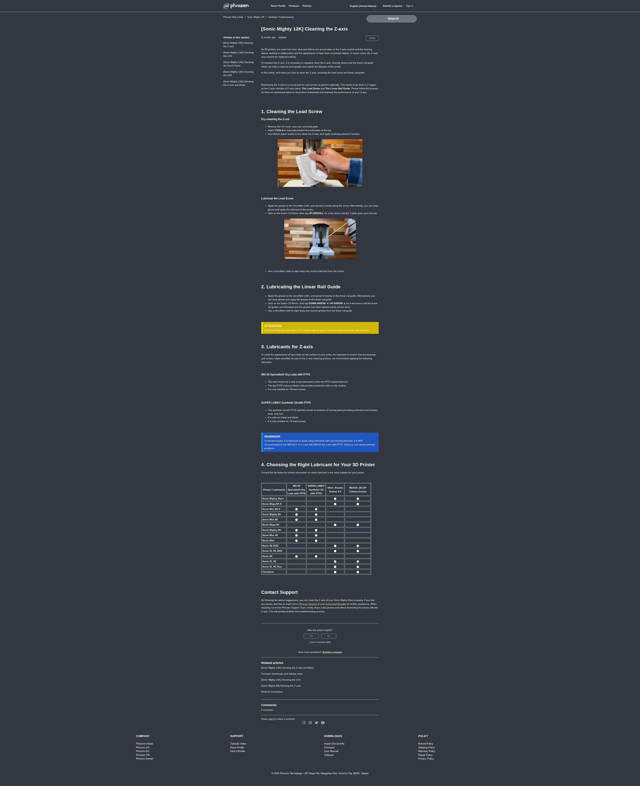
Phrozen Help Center (233, 17)
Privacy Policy (426, 758)
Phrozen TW (143, 755)
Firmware (294, 5)
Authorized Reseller (336, 604)
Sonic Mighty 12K (255, 17)
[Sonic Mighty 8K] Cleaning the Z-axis (281, 685)
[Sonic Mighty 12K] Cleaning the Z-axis (238, 44)
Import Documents (334, 743)
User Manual (331, 751)
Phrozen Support (308, 604)
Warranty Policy (426, 751)
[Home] (235, 6)
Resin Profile (278, 5)
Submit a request (392, 5)
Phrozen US (142, 747)
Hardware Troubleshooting (281, 17)
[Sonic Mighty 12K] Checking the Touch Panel (238, 64)
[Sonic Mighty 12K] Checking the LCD (238, 54)
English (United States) (363, 6)
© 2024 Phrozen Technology (287, 773)
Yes (311, 636)
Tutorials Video (238, 743)
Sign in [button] (409, 5)
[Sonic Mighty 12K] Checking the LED (238, 73)
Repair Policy (425, 755)
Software (329, 755)
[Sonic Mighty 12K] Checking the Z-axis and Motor (238, 83)
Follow (372, 38)
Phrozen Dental (144, 758)
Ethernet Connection (272, 691)
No (328, 636)
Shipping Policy (426, 747)
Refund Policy (425, 743)
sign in (271, 719)
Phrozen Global (144, 743)
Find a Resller (237, 751)
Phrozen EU (142, 751)
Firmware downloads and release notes (282, 673)
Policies (307, 5)
